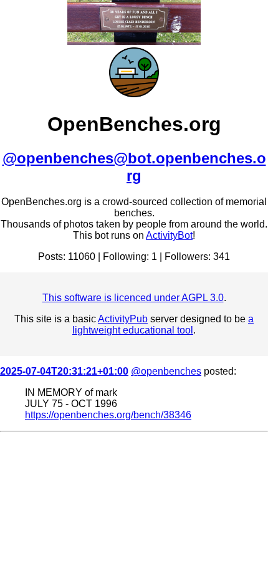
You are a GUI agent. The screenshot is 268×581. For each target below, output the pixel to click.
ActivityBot (169, 235)
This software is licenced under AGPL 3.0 (133, 297)
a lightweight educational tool (163, 324)
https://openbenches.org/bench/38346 (108, 415)
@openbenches (166, 371)
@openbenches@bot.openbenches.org (134, 167)
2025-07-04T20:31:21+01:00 (64, 371)
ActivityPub (123, 319)
